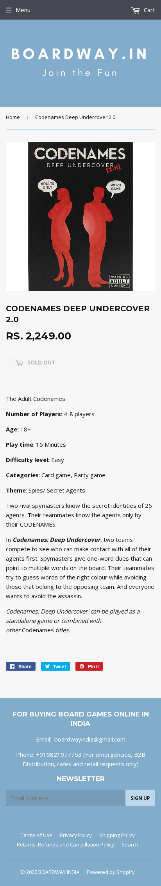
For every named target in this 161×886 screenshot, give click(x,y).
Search (130, 844)
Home (13, 117)
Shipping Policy (117, 835)
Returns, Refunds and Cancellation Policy (65, 844)
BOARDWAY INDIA (58, 871)
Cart (148, 10)
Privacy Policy (76, 835)
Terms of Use (36, 835)
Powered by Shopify (111, 871)
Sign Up (140, 798)
